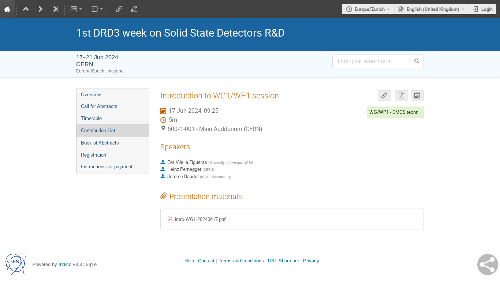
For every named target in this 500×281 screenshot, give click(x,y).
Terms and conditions (241, 261)
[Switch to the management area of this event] (134, 9)
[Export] (77, 9)
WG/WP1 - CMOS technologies (401, 112)
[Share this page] (487, 265)
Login (487, 9)
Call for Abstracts (99, 106)
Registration (93, 155)
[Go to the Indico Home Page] (7, 9)
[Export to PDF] (401, 95)
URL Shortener (283, 261)
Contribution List (98, 130)
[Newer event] (40, 9)
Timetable (91, 118)
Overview (91, 94)
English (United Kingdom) (433, 9)
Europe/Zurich (370, 9)
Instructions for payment (107, 166)
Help (189, 261)
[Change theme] (97, 9)
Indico (65, 264)
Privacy (311, 261)
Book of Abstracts (100, 143)
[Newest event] (55, 9)
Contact (206, 261)
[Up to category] (26, 9)
